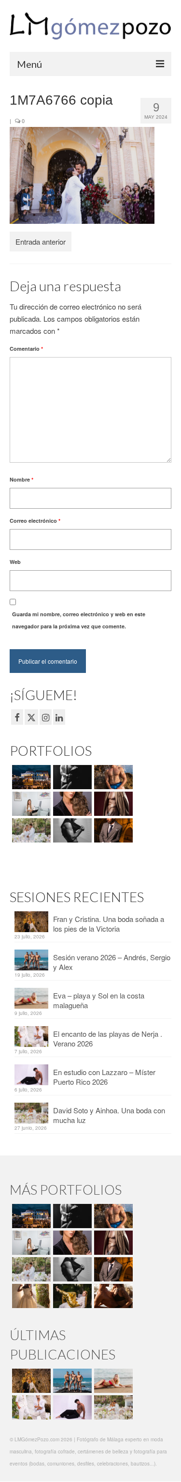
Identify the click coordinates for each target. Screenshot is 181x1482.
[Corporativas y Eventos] (30, 804)
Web (15, 561)
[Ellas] (71, 804)
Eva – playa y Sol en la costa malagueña (98, 1000)
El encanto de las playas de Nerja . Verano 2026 (107, 1038)
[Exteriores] (112, 830)
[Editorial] (71, 1296)
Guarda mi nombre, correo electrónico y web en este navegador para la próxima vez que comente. (78, 620)
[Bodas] (30, 830)
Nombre (21, 479)
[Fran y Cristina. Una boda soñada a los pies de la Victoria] (30, 1381)
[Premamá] (71, 777)
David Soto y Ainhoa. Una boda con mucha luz (109, 1115)
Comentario (26, 348)
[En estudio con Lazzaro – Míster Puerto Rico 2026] (71, 1407)
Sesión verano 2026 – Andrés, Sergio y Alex (111, 962)
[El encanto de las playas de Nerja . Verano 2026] (30, 1407)
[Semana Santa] (30, 777)
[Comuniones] (30, 1296)
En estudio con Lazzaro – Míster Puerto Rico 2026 (104, 1077)
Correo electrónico (35, 520)
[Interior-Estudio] (71, 830)
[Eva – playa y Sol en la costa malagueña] (112, 1381)
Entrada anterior (40, 241)
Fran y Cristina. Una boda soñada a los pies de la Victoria (108, 924)
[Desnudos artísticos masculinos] (112, 804)
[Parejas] (112, 1296)
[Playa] (112, 777)
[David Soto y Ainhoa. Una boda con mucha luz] (112, 1407)
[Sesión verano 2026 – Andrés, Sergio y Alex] (71, 1381)
